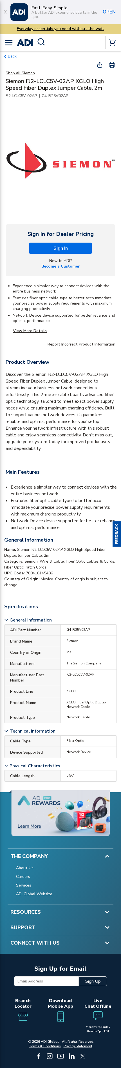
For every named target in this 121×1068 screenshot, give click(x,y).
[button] (117, 534)
